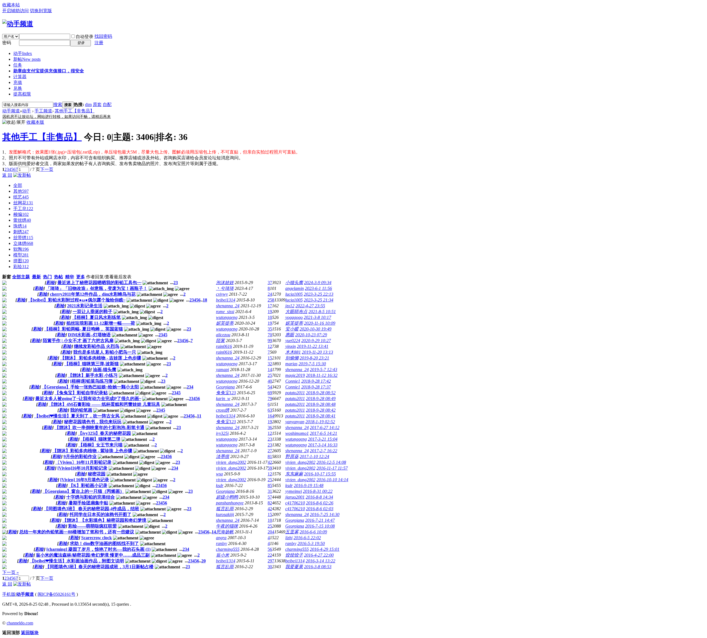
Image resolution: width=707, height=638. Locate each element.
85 (270, 485)
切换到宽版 (41, 10)
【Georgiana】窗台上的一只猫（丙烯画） (83, 491)
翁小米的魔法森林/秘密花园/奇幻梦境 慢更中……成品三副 (93, 555)
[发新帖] (22, 175)
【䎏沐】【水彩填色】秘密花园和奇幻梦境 (104, 520)
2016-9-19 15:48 (308, 485)
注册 (98, 42)
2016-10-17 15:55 (320, 474)
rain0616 (224, 346)
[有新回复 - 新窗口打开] (4, 283)
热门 (47, 276)
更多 (80, 276)
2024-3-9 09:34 (317, 282)
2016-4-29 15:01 (324, 549)
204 (271, 532)
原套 (97, 104)
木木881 (293, 352)
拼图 (21, 260)
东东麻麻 (294, 474)
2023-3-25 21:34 (318, 300)
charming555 (227, 549)
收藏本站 (11, 4)
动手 (22, 53)
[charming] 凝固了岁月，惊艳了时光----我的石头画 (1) (98, 549)
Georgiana (225, 387)
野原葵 (292, 456)
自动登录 (84, 36)
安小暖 (292, 329)
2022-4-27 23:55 (310, 305)
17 (270, 305)
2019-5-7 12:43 (323, 369)
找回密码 (103, 36)
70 (270, 334)
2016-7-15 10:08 (320, 526)
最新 (36, 276)
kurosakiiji (225, 514)
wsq (219, 474)
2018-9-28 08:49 (321, 398)
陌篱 (220, 340)
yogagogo (294, 317)
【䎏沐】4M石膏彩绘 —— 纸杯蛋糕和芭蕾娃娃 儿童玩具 (104, 404)
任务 (17, 65)
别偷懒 (292, 358)
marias (291, 363)
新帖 (27, 59)
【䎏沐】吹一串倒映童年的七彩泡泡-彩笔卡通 (99, 427)
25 (270, 375)
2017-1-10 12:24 (314, 456)
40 (270, 381)
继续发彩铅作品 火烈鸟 (96, 346)
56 (270, 549)
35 (270, 329)
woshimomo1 (297, 433)
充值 (17, 82)
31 (270, 491)
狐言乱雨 (225, 508)
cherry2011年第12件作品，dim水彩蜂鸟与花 (93, 294)
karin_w (223, 398)
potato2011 (295, 392)
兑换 (17, 88)
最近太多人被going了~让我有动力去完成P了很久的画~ (88, 398)
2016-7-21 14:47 (320, 520)
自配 (107, 104)
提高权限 (22, 94)
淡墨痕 (222, 456)
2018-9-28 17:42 (316, 381)
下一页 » (10, 572)
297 (271, 560)
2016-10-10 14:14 (332, 479)
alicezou (223, 334)
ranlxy (221, 543)
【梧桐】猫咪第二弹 (100, 439)
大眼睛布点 (296, 311)
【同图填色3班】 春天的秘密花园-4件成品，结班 (91, 508)
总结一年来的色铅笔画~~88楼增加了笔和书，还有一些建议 (76, 532)
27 (270, 450)
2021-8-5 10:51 (322, 311)
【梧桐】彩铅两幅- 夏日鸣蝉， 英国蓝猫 (83, 329)
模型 (21, 255)
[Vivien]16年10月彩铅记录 (82, 468)
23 (270, 439)
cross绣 (222, 410)
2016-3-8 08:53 (317, 566)
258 (271, 300)
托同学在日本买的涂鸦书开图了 (100, 514)
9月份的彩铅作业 (80, 456)
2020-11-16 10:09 (319, 323)
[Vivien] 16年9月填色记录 (84, 479)
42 (270, 462)
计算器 (20, 76)
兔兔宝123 (226, 392)
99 (270, 340)
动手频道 (11, 110)
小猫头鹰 (294, 282)
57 (270, 497)
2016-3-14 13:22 (320, 560)
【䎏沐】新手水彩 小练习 (93, 375)
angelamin (294, 288)
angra (221, 537)
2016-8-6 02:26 (319, 503)
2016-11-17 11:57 (332, 468)
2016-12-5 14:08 (331, 462)
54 (270, 387)
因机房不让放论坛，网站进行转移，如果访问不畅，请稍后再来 (56, 117)
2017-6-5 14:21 (323, 433)
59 (270, 468)
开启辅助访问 (15, 10)
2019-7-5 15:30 (312, 363)
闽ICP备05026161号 (56, 594)
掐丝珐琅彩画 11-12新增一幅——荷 (100, 323)
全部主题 (21, 276)
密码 (6, 42)
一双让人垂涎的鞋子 (92, 311)
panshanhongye (230, 503)
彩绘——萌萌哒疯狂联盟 (92, 526)
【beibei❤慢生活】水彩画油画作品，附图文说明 (77, 560)
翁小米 (222, 555)
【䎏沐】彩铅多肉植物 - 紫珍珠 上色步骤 (92, 450)
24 (270, 294)
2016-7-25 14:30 (324, 514)
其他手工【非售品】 (74, 110)
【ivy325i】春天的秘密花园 (104, 433)
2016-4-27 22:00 (319, 555)
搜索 (57, 104)
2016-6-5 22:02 (307, 537)
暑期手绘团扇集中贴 (88, 503)
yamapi (222, 369)
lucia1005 (294, 294)
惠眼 (289, 334)
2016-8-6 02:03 (319, 508)
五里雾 (292, 532)
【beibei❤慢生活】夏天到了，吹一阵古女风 (77, 416)
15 (270, 358)
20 (203, 560)
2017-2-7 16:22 (323, 450)
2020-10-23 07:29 (311, 334)
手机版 (8, 594)
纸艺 (21, 197)
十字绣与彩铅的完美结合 (90, 497)
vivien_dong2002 (231, 462)
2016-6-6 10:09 (313, 532)
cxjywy (222, 294)
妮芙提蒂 (225, 323)
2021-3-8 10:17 (317, 317)
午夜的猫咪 (227, 526)
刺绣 (21, 231)
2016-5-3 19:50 (311, 543)
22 (270, 555)
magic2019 (295, 375)
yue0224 (292, 340)
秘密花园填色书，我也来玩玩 (93, 421)
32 (270, 363)
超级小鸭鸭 (227, 497)
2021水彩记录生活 (84, 305)
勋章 (48, 70)
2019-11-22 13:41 (312, 346)
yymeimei (293, 491)
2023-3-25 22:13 (318, 294)
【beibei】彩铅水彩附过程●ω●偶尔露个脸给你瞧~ (76, 300)
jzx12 (289, 305)
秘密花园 (96, 474)
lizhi (288, 537)
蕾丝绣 (22, 220)
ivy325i (222, 433)
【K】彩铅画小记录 (88, 485)
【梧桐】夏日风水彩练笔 (96, 317)
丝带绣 (23, 237)
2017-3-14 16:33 (322, 445)
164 (271, 416)
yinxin (290, 346)
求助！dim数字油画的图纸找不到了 (104, 543)
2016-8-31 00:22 (318, 491)
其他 (21, 191)
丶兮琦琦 (225, 288)
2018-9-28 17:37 (316, 387)
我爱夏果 (294, 566)
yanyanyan (294, 421)
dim (88, 104)
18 (205, 300)
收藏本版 (35, 122)
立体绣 (23, 243)
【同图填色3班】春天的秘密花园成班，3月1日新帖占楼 (99, 566)
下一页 (46, 169)
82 (270, 503)
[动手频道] (17, 23)
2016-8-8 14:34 (319, 497)
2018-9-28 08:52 (321, 392)
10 (270, 317)
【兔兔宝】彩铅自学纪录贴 (81, 392)
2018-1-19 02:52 (320, 421)
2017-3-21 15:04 (322, 439)
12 (270, 346)
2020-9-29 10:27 (316, 340)
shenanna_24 (227, 305)
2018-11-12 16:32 (321, 375)
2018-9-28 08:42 (321, 410)
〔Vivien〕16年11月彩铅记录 (84, 462)
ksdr (219, 485)
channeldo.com (20, 623)
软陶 (21, 249)
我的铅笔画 (81, 410)
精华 (69, 276)
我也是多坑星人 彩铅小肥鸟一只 (104, 352)
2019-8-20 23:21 (314, 358)
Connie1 (292, 381)
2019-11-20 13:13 (317, 352)
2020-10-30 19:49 (315, 329)
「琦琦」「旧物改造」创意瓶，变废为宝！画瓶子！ (96, 288)
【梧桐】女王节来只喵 (100, 445)
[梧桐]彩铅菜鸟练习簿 (91, 381)
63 (270, 410)
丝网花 (23, 202)
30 (270, 566)
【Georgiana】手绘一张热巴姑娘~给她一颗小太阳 (90, 387)
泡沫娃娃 (225, 282)
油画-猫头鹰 (104, 369)
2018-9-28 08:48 (321, 404)
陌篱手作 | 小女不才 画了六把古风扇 (78, 340)
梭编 (21, 214)
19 (270, 311)
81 (270, 456)
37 (270, 282)
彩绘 (21, 266)
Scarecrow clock (96, 537)
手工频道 (43, 110)
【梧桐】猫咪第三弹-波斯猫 (91, 363)
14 (270, 369)
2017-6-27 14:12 (324, 427)
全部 (17, 185)
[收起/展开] (13, 122)
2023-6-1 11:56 (318, 288)
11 (199, 416)
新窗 (6, 276)
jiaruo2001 (295, 497)
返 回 (7, 175)
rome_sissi (225, 311)
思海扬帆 (225, 532)
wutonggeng (227, 317)
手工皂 (23, 208)
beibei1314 (225, 300)
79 (270, 398)
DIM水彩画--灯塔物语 (89, 334)
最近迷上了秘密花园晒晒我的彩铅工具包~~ (99, 282)
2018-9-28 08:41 (321, 416)
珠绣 (20, 226)
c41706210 (295, 503)
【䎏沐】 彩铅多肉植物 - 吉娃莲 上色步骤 (100, 358)
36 (270, 427)
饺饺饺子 (294, 555)
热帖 (58, 276)
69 (270, 392)
